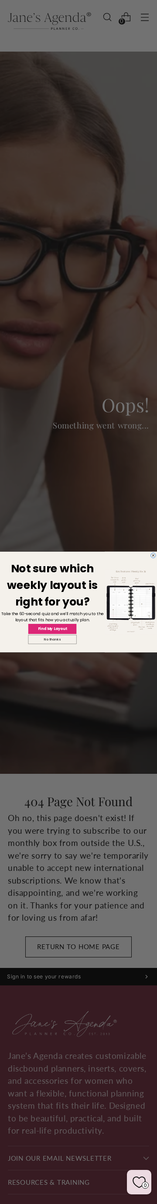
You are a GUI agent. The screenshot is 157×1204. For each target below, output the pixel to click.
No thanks (52, 639)
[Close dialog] (153, 555)
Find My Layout (52, 628)
